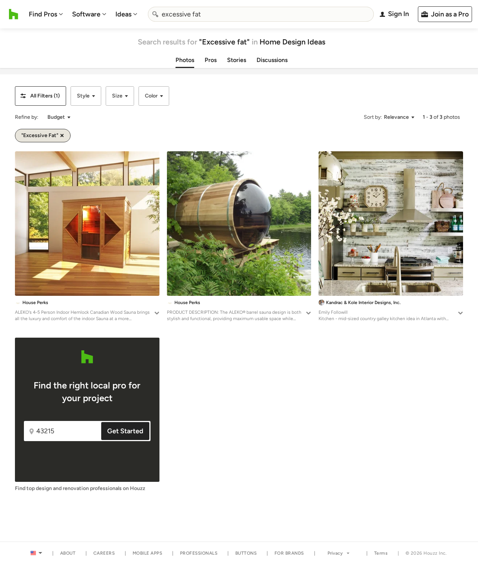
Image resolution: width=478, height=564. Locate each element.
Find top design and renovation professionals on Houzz (80, 488)
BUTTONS (246, 553)
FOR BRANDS (289, 553)
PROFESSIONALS (199, 553)
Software (86, 14)
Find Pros (43, 14)
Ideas (123, 14)
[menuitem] (46, 14)
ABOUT (68, 553)
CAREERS (104, 553)
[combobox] (261, 14)
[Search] (155, 14)
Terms (381, 553)
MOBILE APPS (147, 553)
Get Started (125, 431)
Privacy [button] (335, 553)
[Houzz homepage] (13, 14)
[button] (40, 96)
